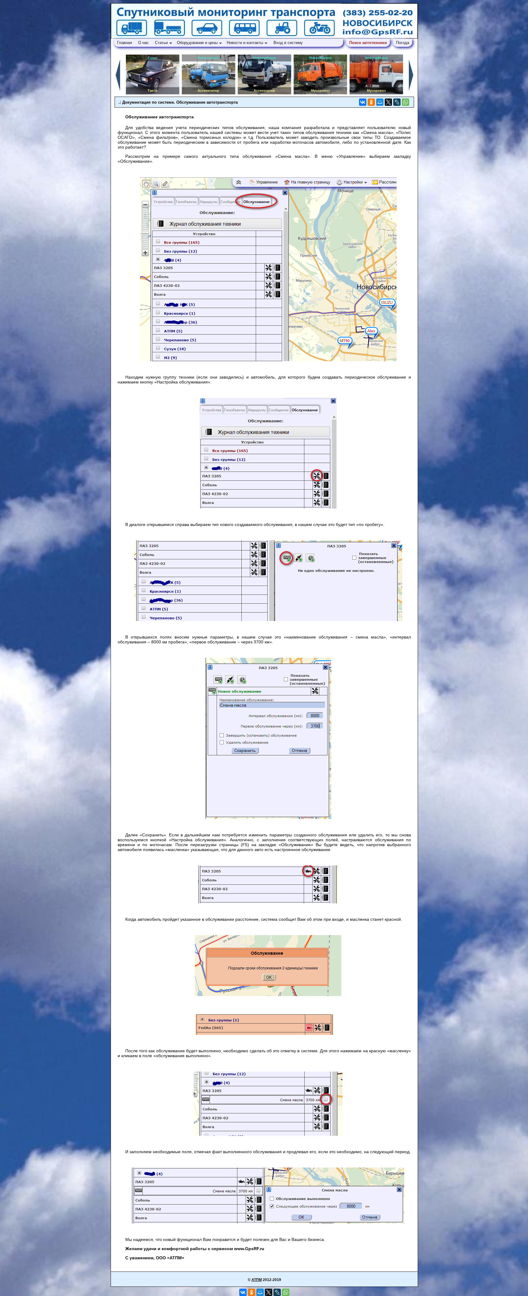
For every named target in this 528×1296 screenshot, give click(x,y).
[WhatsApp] (405, 102)
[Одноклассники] (371, 102)
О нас (143, 42)
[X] (388, 102)
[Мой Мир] (379, 102)
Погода (402, 42)
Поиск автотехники (368, 42)
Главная (124, 42)
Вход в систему (289, 42)
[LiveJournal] (397, 102)
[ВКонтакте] (362, 102)
